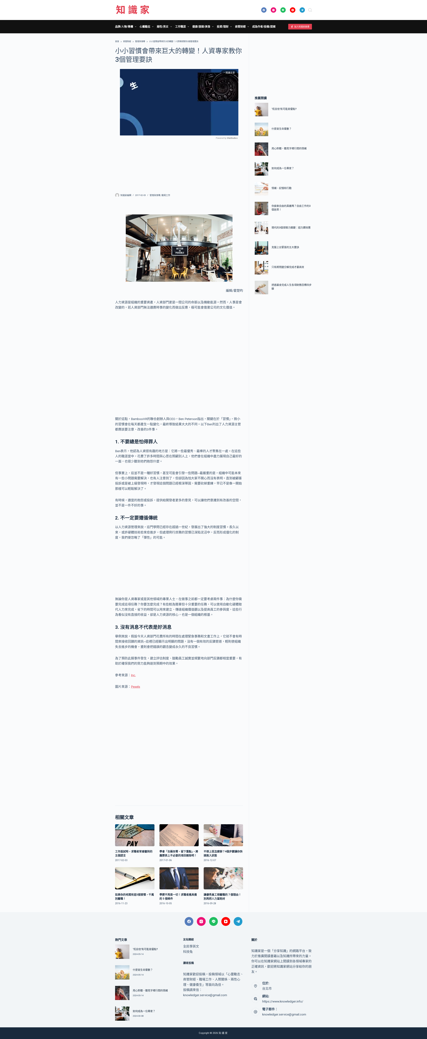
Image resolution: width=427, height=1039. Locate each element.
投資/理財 (223, 26)
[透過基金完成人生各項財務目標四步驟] (261, 287)
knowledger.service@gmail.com (284, 1014)
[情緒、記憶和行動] (261, 188)
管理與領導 (155, 195)
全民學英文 (191, 946)
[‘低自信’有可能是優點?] (261, 109)
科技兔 (188, 952)
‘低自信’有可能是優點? (284, 108)
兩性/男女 (162, 26)
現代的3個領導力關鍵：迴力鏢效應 (291, 227)
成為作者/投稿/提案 (264, 26)
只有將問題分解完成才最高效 (288, 267)
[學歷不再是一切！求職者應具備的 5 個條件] (179, 878)
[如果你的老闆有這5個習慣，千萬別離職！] (134, 878)
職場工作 (165, 195)
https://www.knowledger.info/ (282, 1001)
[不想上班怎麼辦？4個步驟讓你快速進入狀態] (223, 835)
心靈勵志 (145, 26)
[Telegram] (302, 10)
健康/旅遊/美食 (201, 26)
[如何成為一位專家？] (261, 169)
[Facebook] (264, 10)
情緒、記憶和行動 (282, 188)
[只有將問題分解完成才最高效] (261, 268)
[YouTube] (292, 10)
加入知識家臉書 (301, 26)
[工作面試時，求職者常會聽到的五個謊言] (134, 835)
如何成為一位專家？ (283, 168)
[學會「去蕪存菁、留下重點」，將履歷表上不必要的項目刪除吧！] (179, 835)
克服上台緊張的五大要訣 (285, 247)
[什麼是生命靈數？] (261, 129)
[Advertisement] (179, 164)
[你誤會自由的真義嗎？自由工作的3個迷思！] (261, 208)
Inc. (133, 675)
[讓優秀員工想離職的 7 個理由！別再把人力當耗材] (223, 878)
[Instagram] (273, 10)
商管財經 (240, 26)
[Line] (283, 10)
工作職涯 (180, 26)
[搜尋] (310, 10)
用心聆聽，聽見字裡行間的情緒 (289, 148)
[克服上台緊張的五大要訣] (261, 248)
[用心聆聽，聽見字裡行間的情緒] (261, 149)
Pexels (135, 687)
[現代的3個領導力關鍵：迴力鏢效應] (261, 228)
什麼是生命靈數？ (282, 128)
